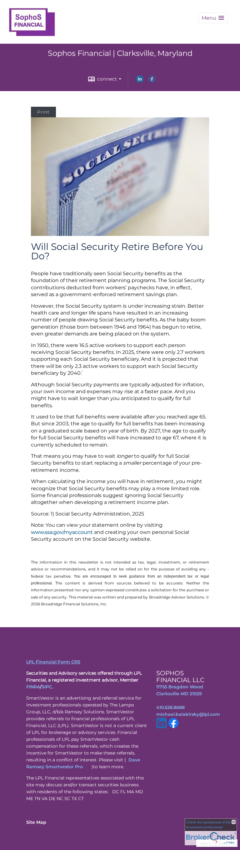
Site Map (36, 822)
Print (43, 112)
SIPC (47, 687)
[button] (213, 17)
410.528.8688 (170, 707)
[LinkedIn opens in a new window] (139, 81)
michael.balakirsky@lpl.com (188, 714)
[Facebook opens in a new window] (152, 81)
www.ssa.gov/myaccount (62, 532)
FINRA (33, 687)
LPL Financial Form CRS (53, 662)
